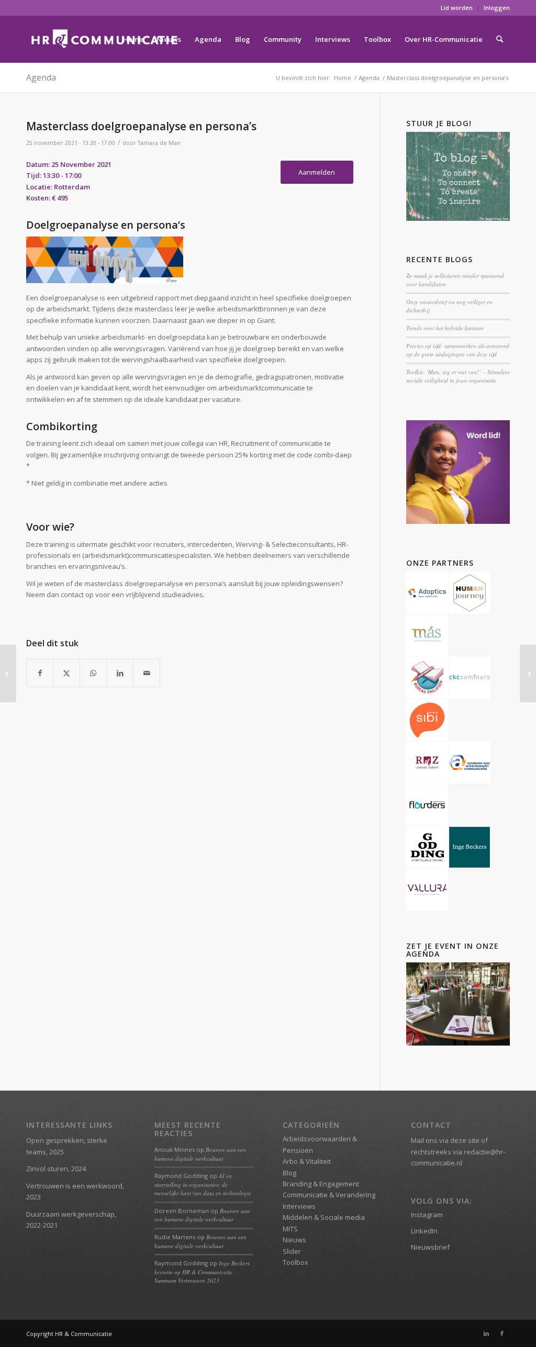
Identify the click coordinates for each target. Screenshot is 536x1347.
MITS (290, 1228)
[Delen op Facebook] (40, 673)
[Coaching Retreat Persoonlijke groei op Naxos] (528, 673)
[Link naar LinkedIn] (486, 1333)
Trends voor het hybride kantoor (445, 328)
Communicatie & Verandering (329, 1194)
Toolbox (295, 1262)
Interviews (299, 1206)
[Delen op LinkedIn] (120, 673)
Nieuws (294, 1239)
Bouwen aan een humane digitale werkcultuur (200, 1154)
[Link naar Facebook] (502, 1333)
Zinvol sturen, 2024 (56, 1168)
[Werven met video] (8, 673)
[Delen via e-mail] (146, 673)
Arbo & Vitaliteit (307, 1161)
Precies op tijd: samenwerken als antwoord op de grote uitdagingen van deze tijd (457, 350)
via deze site (459, 1140)
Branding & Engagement (321, 1183)
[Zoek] (499, 39)
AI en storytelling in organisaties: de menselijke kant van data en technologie (202, 1184)
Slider (292, 1251)
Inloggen (497, 8)
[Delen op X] (66, 673)
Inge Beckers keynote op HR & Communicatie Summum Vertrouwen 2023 (202, 1271)
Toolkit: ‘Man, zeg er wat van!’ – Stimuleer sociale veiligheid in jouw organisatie (458, 376)
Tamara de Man (159, 143)
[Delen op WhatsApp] (93, 673)
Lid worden (457, 8)
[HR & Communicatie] (104, 39)
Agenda (41, 77)
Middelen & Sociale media (324, 1217)
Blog (289, 1172)
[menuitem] (457, 7)
